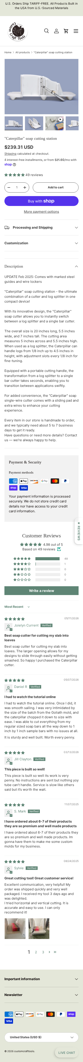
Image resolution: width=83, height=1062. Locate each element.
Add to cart (56, 187)
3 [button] (43, 952)
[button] (14, 175)
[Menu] (76, 31)
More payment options (41, 211)
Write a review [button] (41, 590)
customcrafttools (24, 1051)
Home (8, 52)
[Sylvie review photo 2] (39, 928)
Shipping (10, 153)
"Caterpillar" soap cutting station (53, 52)
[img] (14, 619)
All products (22, 52)
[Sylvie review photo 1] (15, 928)
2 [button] (36, 952)
